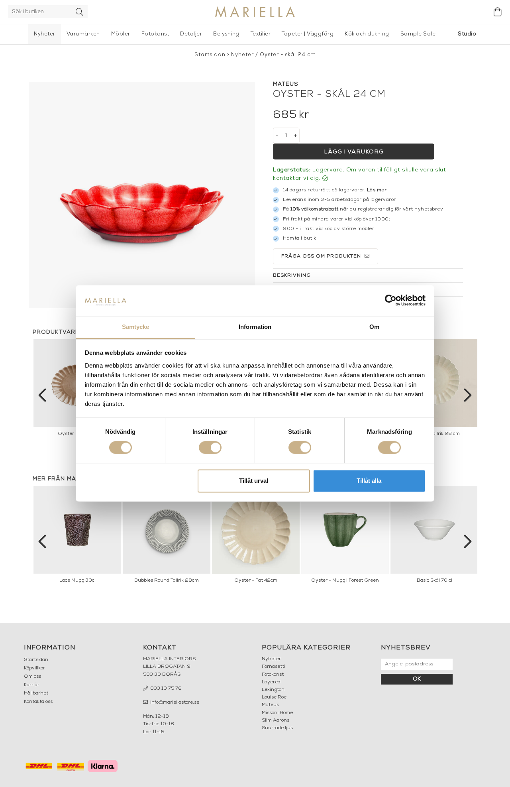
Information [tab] (255, 326)
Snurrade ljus (277, 728)
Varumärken (83, 34)
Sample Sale (418, 34)
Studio (467, 34)
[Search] (80, 12)
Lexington (273, 689)
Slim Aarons (275, 720)
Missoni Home (277, 712)
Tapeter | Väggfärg (307, 34)
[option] (434, 390)
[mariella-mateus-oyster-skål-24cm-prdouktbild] (142, 195)
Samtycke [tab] (135, 326)
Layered (271, 682)
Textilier (261, 34)
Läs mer (377, 190)
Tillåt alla (369, 480)
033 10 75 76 (165, 688)
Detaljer (191, 34)
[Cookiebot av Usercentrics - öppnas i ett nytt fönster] (391, 301)
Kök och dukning (367, 34)
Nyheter (44, 34)
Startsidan (210, 54)
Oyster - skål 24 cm (288, 54)
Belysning (226, 34)
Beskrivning (292, 275)
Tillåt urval (253, 480)
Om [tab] (374, 326)
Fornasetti (273, 666)
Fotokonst (155, 34)
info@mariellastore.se (174, 702)
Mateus (270, 704)
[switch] (210, 447)
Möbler (120, 34)
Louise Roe (274, 697)
